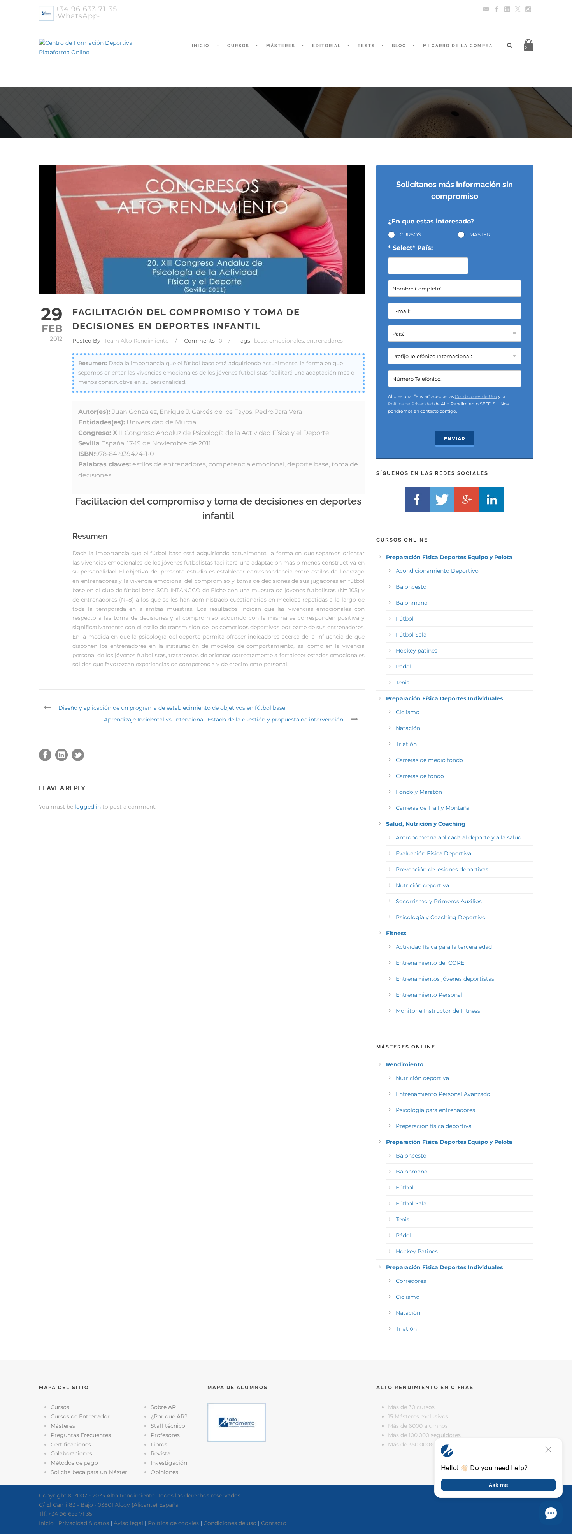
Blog (399, 45)
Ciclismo (407, 712)
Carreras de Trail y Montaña (433, 807)
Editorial (326, 45)
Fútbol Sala (411, 634)
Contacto (273, 1523)
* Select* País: (410, 248)
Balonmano (412, 602)
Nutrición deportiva (422, 885)
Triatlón (406, 744)
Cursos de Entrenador (80, 1416)
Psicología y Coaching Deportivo (441, 917)
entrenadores (325, 340)
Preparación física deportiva (434, 1125)
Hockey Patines (417, 1251)
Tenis (402, 682)
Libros (159, 1444)
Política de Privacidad (410, 403)
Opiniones (164, 1472)
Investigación (169, 1462)
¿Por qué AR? (169, 1416)
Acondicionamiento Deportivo (437, 570)
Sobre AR (163, 1407)
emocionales (286, 340)
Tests (366, 45)
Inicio (200, 45)
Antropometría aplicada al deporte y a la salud (458, 837)
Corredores (411, 1280)
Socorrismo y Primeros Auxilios (439, 901)
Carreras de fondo (420, 775)
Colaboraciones (71, 1453)
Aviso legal (128, 1523)
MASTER (479, 234)
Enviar (454, 439)
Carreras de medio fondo (429, 759)
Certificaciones (71, 1444)
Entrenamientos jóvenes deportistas (445, 978)
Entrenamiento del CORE (430, 962)
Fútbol (405, 618)
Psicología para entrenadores (435, 1110)
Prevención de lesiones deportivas (442, 869)
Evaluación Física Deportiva (433, 853)
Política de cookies (173, 1523)
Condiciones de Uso (476, 396)
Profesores (165, 1435)
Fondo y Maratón (419, 791)
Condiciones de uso (230, 1523)
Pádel (403, 666)
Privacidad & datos (83, 1523)
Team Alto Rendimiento (136, 340)
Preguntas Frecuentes (81, 1435)
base (260, 340)
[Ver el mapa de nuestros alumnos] (236, 1421)
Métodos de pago (74, 1462)
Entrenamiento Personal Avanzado (443, 1094)
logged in (88, 806)
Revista (160, 1453)
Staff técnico (168, 1425)
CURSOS (410, 234)
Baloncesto (411, 586)
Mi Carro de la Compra (458, 45)
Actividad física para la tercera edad (444, 946)
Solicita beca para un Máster (89, 1472)
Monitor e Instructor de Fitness (438, 1010)
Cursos (238, 45)
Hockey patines (416, 650)
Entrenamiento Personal (429, 994)
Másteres (280, 45)
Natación (408, 728)
